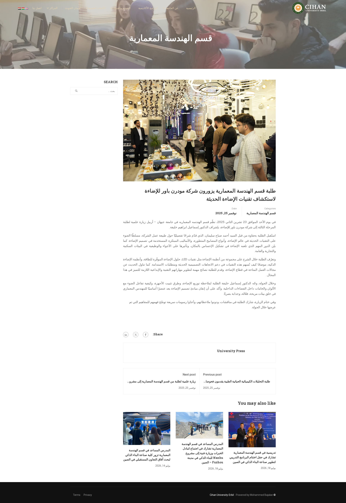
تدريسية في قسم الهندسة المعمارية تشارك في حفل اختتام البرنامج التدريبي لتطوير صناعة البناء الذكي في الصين (252, 457)
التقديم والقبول (121, 8)
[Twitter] (135, 334)
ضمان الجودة (73, 8)
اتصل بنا (36, 8)
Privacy (88, 494)
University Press (231, 351)
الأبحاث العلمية (96, 8)
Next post (189, 374)
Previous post (212, 374)
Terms (76, 494)
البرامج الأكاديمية (148, 8)
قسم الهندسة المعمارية (261, 213)
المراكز (53, 8)
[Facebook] (145, 334)
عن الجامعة (171, 8)
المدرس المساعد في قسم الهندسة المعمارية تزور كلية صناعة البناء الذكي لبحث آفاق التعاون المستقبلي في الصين (146, 454)
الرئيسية (191, 8)
